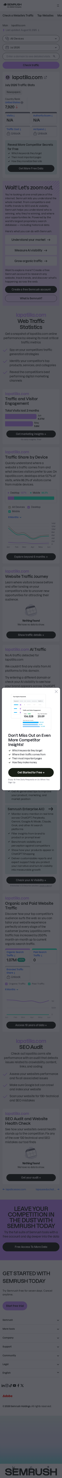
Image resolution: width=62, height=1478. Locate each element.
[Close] (56, 691)
